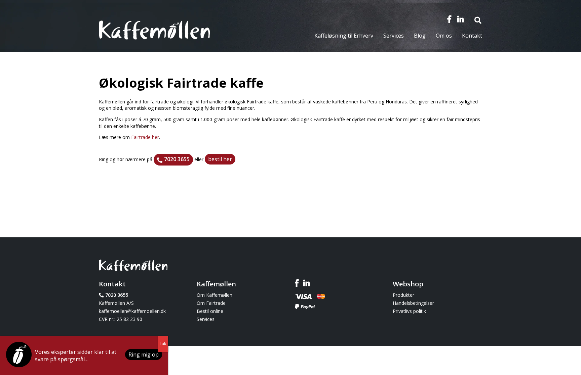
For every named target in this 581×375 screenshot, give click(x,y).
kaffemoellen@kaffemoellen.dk (132, 311)
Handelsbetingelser (413, 303)
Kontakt (472, 35)
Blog (420, 35)
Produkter (403, 295)
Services (393, 35)
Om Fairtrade (211, 303)
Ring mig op (143, 354)
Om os (444, 35)
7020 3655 (177, 159)
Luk (163, 343)
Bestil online (210, 311)
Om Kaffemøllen (214, 295)
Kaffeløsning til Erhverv (343, 35)
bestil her (220, 159)
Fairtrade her (145, 137)
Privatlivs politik (409, 311)
